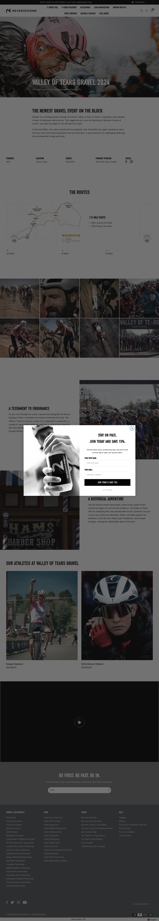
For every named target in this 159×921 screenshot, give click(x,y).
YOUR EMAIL (88, 470)
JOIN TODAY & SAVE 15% (108, 482)
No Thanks (107, 490)
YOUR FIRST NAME (90, 458)
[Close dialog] (132, 428)
